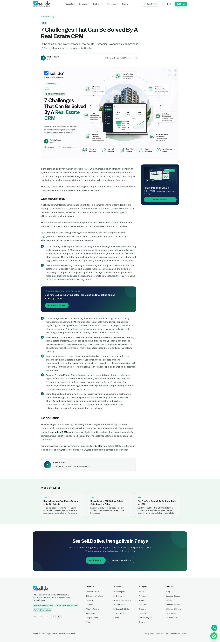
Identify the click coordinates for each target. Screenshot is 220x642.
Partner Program (145, 618)
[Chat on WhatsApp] (213, 635)
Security (142, 613)
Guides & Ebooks (173, 605)
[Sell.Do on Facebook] (53, 616)
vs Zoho (116, 618)
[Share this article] (136, 58)
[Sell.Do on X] (41, 616)
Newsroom (143, 596)
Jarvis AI (89, 605)
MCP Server (90, 613)
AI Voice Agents (92, 609)
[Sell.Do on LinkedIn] (35, 616)
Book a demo (159, 200)
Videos (169, 600)
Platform (97, 4)
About (141, 592)
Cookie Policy (175, 634)
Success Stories (173, 596)
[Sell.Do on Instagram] (59, 616)
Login (169, 4)
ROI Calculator (172, 618)
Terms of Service (162, 634)
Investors (143, 605)
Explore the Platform (121, 560)
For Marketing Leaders (122, 600)
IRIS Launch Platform (94, 596)
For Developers (119, 592)
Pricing (125, 4)
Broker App (90, 600)
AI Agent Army (92, 618)
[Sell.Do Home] (42, 4)
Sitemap (184, 634)
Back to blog (48, 17)
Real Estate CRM (93, 592)
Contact (142, 622)
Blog (168, 592)
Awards (142, 600)
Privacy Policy (149, 634)
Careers (142, 609)
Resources (111, 4)
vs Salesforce (118, 613)
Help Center (171, 613)
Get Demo (181, 4)
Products (69, 4)
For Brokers (117, 596)
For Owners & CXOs (121, 609)
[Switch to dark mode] (162, 4)
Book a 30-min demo (56, 305)
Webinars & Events (173, 609)
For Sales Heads (119, 605)
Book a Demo (95, 560)
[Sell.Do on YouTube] (47, 616)
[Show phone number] (214, 628)
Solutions (83, 4)
